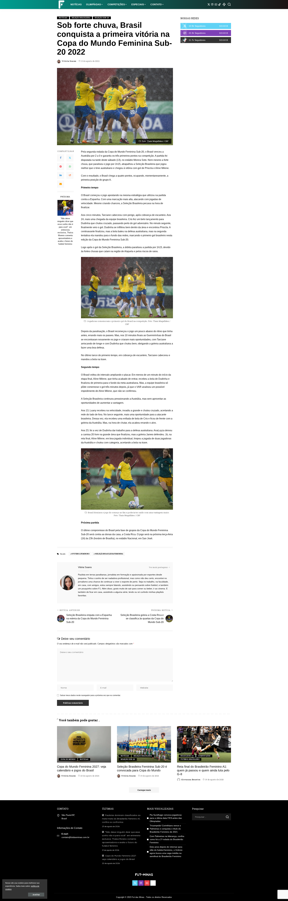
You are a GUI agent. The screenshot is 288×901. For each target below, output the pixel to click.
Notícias (63, 18)
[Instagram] (212, 4)
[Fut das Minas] (61, 4)
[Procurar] (229, 4)
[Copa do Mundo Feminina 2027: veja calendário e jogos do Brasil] (84, 744)
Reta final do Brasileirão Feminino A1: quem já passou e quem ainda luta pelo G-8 (203, 770)
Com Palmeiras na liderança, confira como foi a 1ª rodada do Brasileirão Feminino (167, 839)
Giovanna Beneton (191, 779)
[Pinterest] (60, 166)
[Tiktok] (219, 4)
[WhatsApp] (70, 166)
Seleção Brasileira (81, 18)
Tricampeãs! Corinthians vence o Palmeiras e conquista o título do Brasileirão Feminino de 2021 (165, 828)
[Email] (60, 184)
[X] (208, 4)
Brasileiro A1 (187, 756)
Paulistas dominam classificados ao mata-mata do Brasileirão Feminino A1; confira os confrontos (121, 818)
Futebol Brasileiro (190, 759)
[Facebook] (60, 158)
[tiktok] (205, 40)
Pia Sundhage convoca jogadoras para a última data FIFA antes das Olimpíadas (166, 818)
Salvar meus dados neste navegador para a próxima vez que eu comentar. (90, 695)
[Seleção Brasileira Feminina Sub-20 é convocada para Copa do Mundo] (144, 744)
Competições (204, 756)
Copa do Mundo (68, 759)
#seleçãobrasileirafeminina (109, 554)
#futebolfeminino (80, 554)
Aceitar (36, 894)
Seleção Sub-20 (102, 18)
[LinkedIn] (60, 175)
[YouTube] (216, 4)
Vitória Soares (69, 61)
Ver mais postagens (158, 567)
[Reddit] (70, 175)
